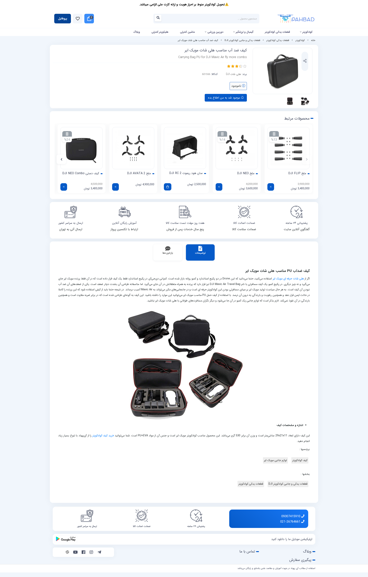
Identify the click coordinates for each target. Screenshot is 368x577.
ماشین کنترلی (187, 32)
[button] (306, 159)
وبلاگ (136, 32)
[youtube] (75, 552)
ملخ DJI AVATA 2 (139, 173)
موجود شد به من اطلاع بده (224, 97)
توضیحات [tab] (200, 253)
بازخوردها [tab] (168, 253)
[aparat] (67, 552)
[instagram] (91, 552)
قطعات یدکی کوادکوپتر (277, 32)
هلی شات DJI (233, 74)
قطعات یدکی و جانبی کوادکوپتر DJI (242, 40)
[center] (159, 19)
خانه (313, 40)
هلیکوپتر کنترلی (159, 32)
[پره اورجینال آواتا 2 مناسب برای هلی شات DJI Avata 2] (133, 148)
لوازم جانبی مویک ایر (275, 460)
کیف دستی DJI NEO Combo (80, 173)
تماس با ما (247, 551)
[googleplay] (65, 539)
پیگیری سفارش (300, 560)
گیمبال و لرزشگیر (244, 32)
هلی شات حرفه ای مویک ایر (288, 279)
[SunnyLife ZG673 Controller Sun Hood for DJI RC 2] (185, 148)
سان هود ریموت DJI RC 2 (186, 173)
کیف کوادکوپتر (299, 460)
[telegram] (99, 552)
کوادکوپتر (307, 32)
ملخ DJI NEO (245, 173)
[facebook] (83, 552)
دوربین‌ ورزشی (215, 32)
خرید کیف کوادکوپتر (103, 435)
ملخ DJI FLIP (297, 173)
